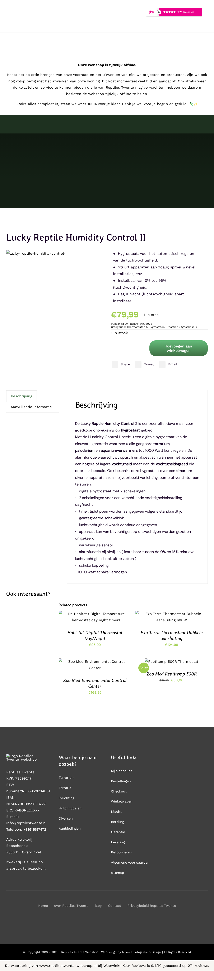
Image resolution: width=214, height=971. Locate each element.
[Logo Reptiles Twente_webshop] (28, 756)
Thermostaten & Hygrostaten (146, 326)
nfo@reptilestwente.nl (27, 823)
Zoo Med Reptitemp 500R (171, 674)
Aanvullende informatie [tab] (31, 407)
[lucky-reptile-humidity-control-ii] (37, 253)
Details (95, 620)
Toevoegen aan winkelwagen (178, 348)
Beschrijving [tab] (21, 396)
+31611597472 (34, 829)
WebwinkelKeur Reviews (124, 965)
